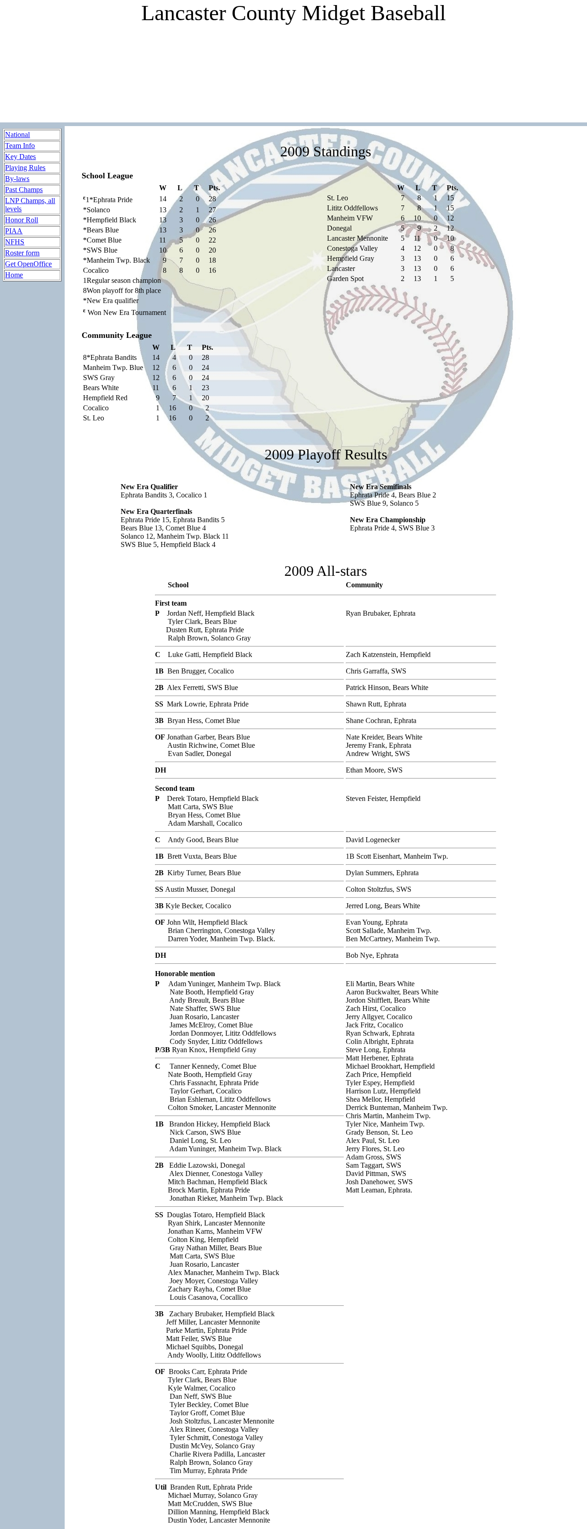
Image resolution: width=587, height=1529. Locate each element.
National (17, 134)
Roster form (22, 253)
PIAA (13, 231)
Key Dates (20, 156)
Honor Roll (21, 220)
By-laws (17, 178)
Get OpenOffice (28, 264)
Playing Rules (25, 167)
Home (14, 275)
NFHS (14, 242)
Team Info (20, 145)
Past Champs (24, 189)
